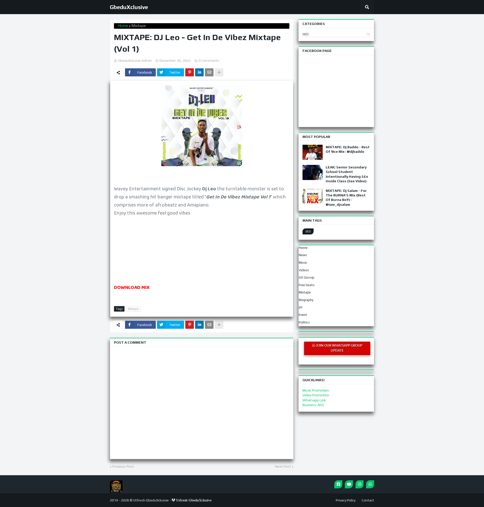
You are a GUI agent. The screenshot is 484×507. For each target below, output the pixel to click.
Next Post (283, 466)
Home (123, 25)
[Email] (209, 72)
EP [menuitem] (300, 307)
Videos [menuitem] (304, 270)
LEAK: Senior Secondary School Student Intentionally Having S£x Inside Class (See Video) (347, 174)
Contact (368, 500)
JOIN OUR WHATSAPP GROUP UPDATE (338, 348)
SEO (336, 34)
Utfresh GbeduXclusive (151, 500)
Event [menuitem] (303, 315)
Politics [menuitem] (304, 322)
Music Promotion (315, 390)
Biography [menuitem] (306, 300)
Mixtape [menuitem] (305, 292)
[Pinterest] (189, 72)
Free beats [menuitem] (307, 285)
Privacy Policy (345, 500)
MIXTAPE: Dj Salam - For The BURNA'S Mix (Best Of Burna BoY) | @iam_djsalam (346, 197)
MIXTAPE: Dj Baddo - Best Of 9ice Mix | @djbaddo (348, 149)
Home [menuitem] (303, 248)
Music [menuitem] (303, 262)
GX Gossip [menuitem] (306, 277)
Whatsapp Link (314, 400)
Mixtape (138, 25)
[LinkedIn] (199, 72)
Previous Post (123, 466)
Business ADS (313, 405)
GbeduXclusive (129, 7)
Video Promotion (315, 395)
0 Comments (209, 60)
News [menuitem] (303, 255)
